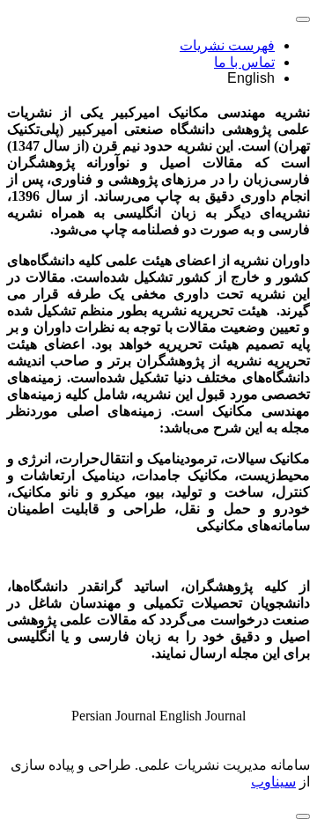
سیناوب (273, 781)
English (251, 77)
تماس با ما (244, 62)
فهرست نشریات (227, 45)
